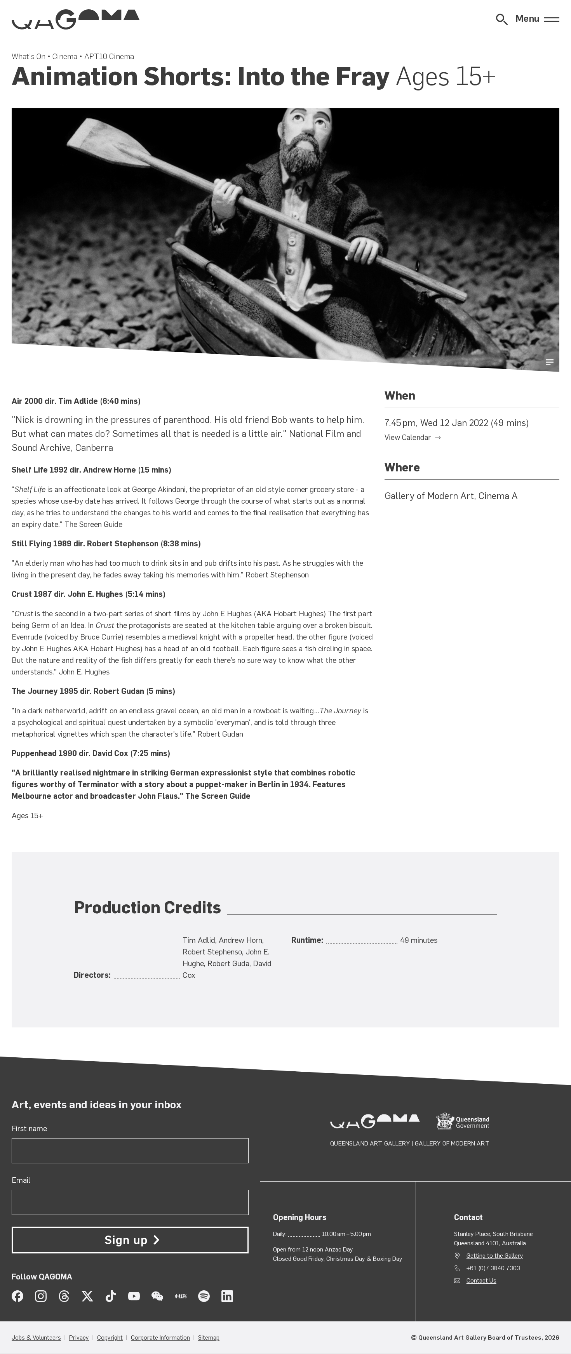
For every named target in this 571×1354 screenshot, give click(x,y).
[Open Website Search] (502, 19)
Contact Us (481, 1280)
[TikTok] (111, 1296)
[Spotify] (204, 1296)
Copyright (110, 1337)
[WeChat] (157, 1296)
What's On (28, 56)
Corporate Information (160, 1337)
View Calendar (408, 437)
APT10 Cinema (109, 56)
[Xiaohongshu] (180, 1296)
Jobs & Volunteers (36, 1337)
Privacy (79, 1337)
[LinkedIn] (227, 1296)
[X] (87, 1296)
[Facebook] (17, 1296)
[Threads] (64, 1296)
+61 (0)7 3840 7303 (493, 1268)
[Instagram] (41, 1296)
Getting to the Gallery (495, 1255)
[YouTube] (134, 1296)
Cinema (64, 56)
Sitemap (208, 1337)
